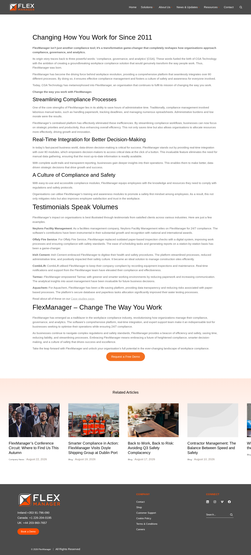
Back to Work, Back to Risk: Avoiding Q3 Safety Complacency (151, 448)
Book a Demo (28, 531)
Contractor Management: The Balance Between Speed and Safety (211, 448)
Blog (70, 459)
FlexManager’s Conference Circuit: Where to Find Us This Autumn (34, 448)
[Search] (231, 515)
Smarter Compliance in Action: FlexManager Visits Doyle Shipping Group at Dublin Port (93, 448)
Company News (16, 459)
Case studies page (82, 298)
